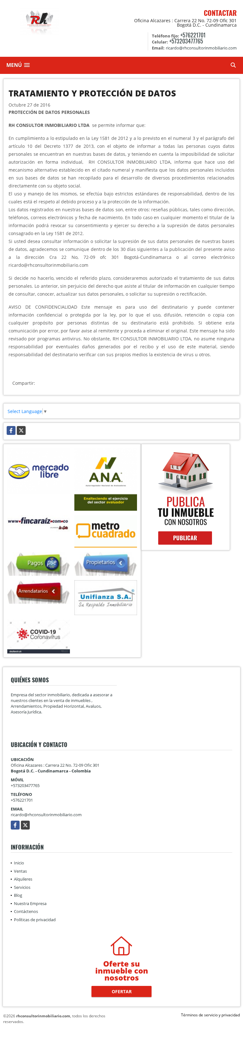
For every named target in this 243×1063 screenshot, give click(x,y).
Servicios (22, 887)
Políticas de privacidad (35, 919)
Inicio (19, 863)
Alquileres (23, 879)
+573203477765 (186, 41)
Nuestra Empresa (30, 903)
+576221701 (193, 35)
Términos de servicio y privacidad (210, 1015)
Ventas (20, 871)
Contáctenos (26, 911)
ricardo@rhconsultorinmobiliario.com (46, 814)
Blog (18, 895)
